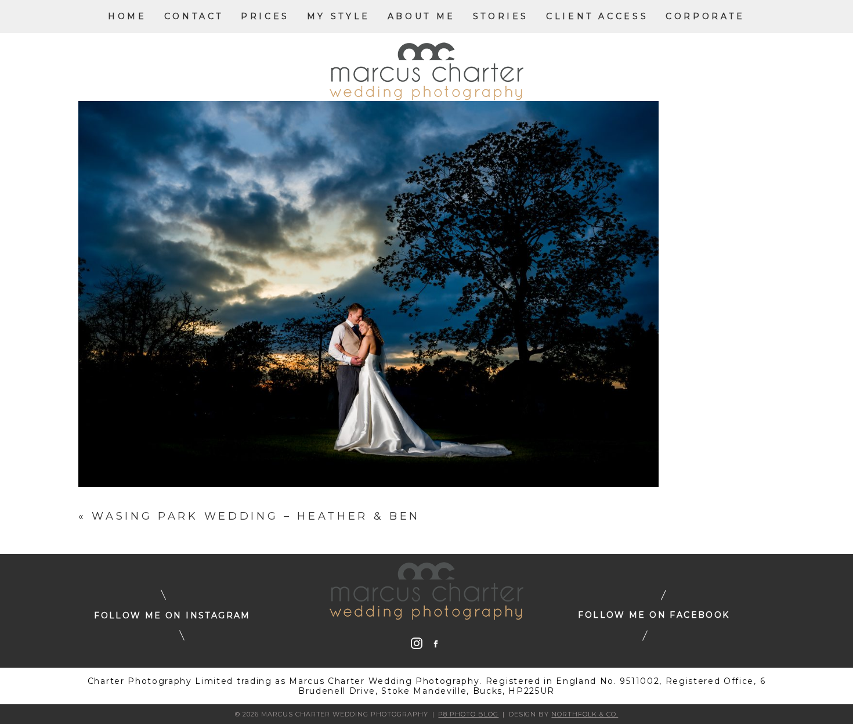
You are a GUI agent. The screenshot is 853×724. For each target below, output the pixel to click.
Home (127, 16)
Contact (193, 16)
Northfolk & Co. (584, 714)
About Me (422, 16)
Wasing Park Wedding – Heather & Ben (256, 516)
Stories (501, 16)
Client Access (597, 16)
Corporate (705, 16)
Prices (265, 16)
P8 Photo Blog (468, 714)
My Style (338, 16)
